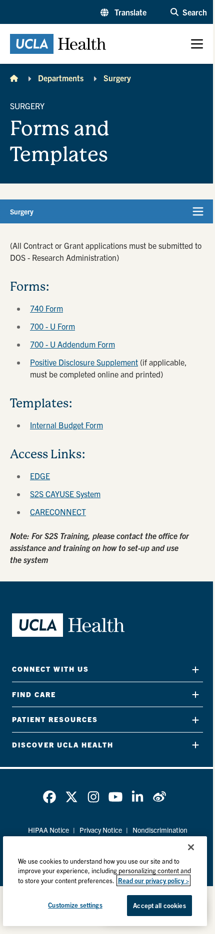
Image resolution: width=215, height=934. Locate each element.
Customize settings (75, 905)
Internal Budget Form (66, 425)
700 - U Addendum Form (72, 344)
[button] (123, 12)
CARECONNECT (58, 512)
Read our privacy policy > (153, 880)
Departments (61, 78)
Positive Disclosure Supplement (84, 362)
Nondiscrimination (160, 829)
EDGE (40, 476)
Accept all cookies (159, 905)
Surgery (117, 78)
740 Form (46, 308)
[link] (50, 797)
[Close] (191, 847)
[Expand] (195, 669)
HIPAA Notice (48, 829)
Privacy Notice (101, 829)
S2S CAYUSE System (65, 494)
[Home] (14, 78)
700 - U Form (52, 326)
